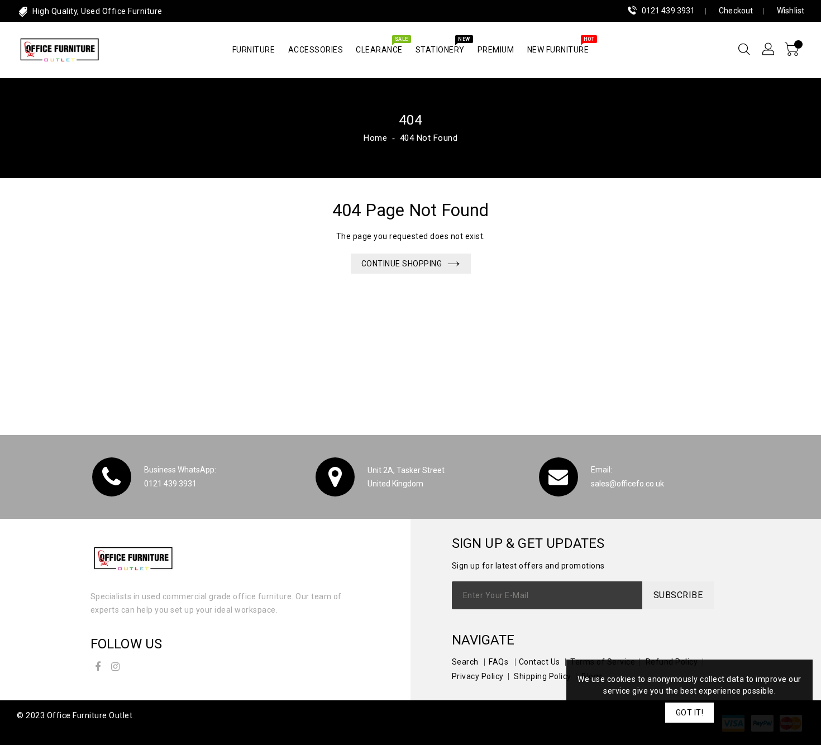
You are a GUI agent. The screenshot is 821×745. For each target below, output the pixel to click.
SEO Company (44, 729)
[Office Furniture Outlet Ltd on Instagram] (115, 665)
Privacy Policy (478, 676)
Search (465, 661)
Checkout (736, 10)
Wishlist (790, 10)
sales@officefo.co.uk (627, 483)
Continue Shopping (401, 263)
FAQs (498, 661)
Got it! (690, 712)
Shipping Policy (542, 676)
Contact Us (539, 661)
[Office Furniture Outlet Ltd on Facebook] (98, 665)
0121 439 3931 (668, 10)
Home (375, 138)
